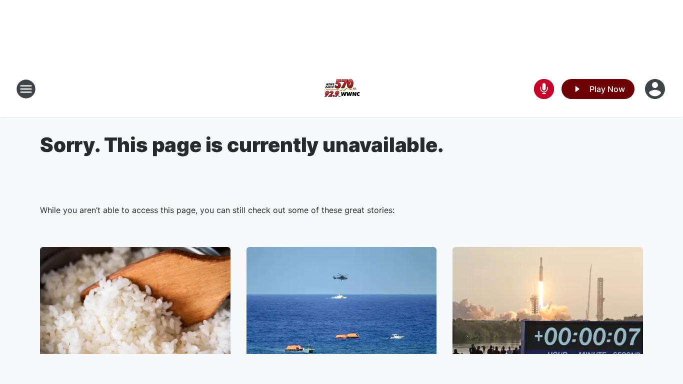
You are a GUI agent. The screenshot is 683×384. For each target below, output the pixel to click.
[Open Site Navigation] (26, 89)
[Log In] (656, 89)
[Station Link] (341, 89)
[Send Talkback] (544, 89)
